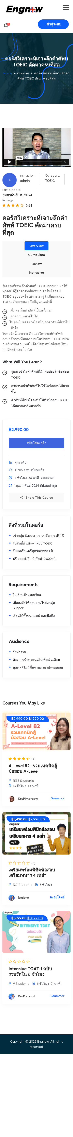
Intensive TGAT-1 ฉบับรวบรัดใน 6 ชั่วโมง (30, 971)
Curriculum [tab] (36, 255)
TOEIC (50, 181)
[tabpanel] (36, 346)
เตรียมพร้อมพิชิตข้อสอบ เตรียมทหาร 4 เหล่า (32, 872)
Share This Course (39, 498)
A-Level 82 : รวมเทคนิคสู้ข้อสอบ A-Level (33, 768)
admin (25, 181)
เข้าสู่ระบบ (53, 24)
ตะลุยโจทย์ (57, 897)
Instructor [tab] (36, 272)
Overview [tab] (36, 246)
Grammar (57, 798)
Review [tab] (36, 264)
